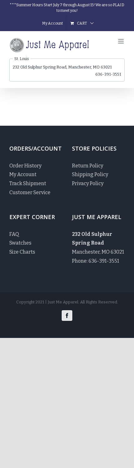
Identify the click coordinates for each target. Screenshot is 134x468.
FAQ (14, 234)
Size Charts (22, 252)
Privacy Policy (87, 183)
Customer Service (29, 192)
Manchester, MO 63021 (98, 243)
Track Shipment (27, 183)
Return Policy (87, 166)
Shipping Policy (90, 174)
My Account (22, 174)
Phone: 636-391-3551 (95, 261)
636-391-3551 (108, 74)
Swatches (20, 243)
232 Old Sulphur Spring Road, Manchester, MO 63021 (62, 67)
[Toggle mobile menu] (121, 41)
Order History (25, 166)
